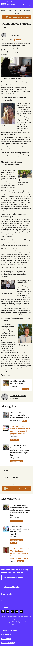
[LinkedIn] (7, 611)
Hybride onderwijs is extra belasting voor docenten (18, 383)
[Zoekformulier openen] (23, 4)
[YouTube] (16, 611)
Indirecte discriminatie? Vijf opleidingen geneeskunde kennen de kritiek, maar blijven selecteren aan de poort (19, 553)
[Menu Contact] (30, 600)
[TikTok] (12, 611)
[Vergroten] (12, 105)
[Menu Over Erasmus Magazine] (30, 587)
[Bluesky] (21, 611)
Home (3, 10)
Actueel (10, 10)
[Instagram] (3, 611)
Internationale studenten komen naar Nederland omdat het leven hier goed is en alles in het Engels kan (20, 450)
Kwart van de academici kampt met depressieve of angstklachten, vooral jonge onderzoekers (20, 430)
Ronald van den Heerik (23, 184)
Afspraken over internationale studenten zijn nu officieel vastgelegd (19, 530)
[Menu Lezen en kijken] (30, 594)
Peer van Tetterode (14, 35)
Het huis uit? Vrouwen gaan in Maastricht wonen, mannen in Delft (19, 415)
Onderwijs (18, 40)
